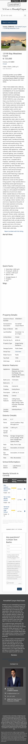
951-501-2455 (7, 15)
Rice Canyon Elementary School (7, 487)
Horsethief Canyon (20, 27)
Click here (18, 351)
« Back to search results (9, 22)
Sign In (23, 1)
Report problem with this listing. (14, 231)
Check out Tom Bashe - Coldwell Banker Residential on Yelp (14, 660)
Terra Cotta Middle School (7, 498)
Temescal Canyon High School (6, 509)
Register (16, 1)
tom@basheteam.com (13, 693)
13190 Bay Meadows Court (11, 28)
